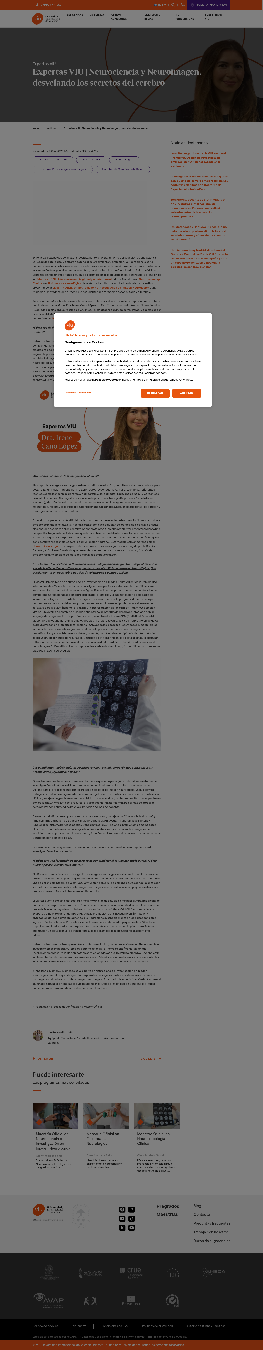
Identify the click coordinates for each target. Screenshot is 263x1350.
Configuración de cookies (78, 393)
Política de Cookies (107, 380)
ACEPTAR (186, 393)
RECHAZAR (155, 393)
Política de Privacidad (146, 380)
